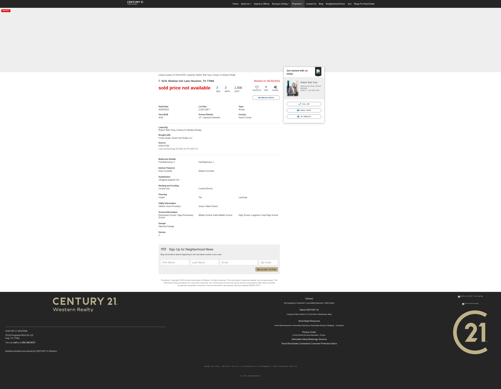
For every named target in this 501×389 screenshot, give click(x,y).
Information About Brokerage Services (309, 339)
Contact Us (311, 4)
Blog (321, 4)
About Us (246, 5)
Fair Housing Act (290, 303)
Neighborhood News (335, 4)
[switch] (256, 89)
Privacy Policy (230, 366)
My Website (305, 116)
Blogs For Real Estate (364, 4)
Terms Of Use (211, 366)
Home (235, 4)
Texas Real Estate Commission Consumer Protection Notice (309, 343)
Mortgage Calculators (335, 325)
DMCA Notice (329, 303)
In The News (312, 314)
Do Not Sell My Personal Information (305, 335)
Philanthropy (322, 314)
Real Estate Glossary (318, 325)
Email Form (305, 110)
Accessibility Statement (314, 303)
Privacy (323, 335)
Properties (298, 5)
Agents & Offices (261, 4)
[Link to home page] (136, 4)
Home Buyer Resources (301, 325)
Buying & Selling (281, 5)
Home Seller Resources (283, 325)
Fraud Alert (301, 303)
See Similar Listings (266, 97)
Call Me (305, 104)
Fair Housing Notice (285, 366)
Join (349, 4)
